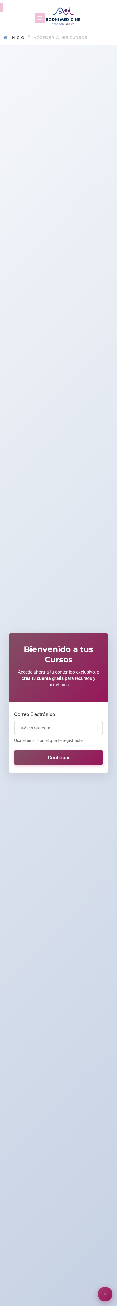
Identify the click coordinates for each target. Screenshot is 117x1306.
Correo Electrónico (34, 714)
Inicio (17, 37)
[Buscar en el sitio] (105, 1294)
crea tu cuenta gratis (43, 678)
